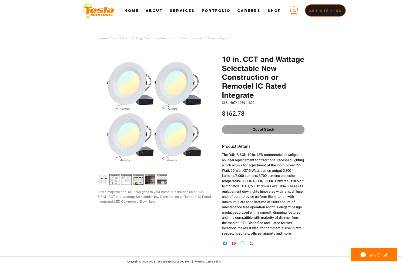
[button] (294, 10)
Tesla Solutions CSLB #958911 (174, 261)
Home (102, 37)
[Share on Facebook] (225, 243)
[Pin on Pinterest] (234, 243)
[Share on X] (251, 243)
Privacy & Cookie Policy (207, 261)
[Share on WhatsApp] (242, 243)
